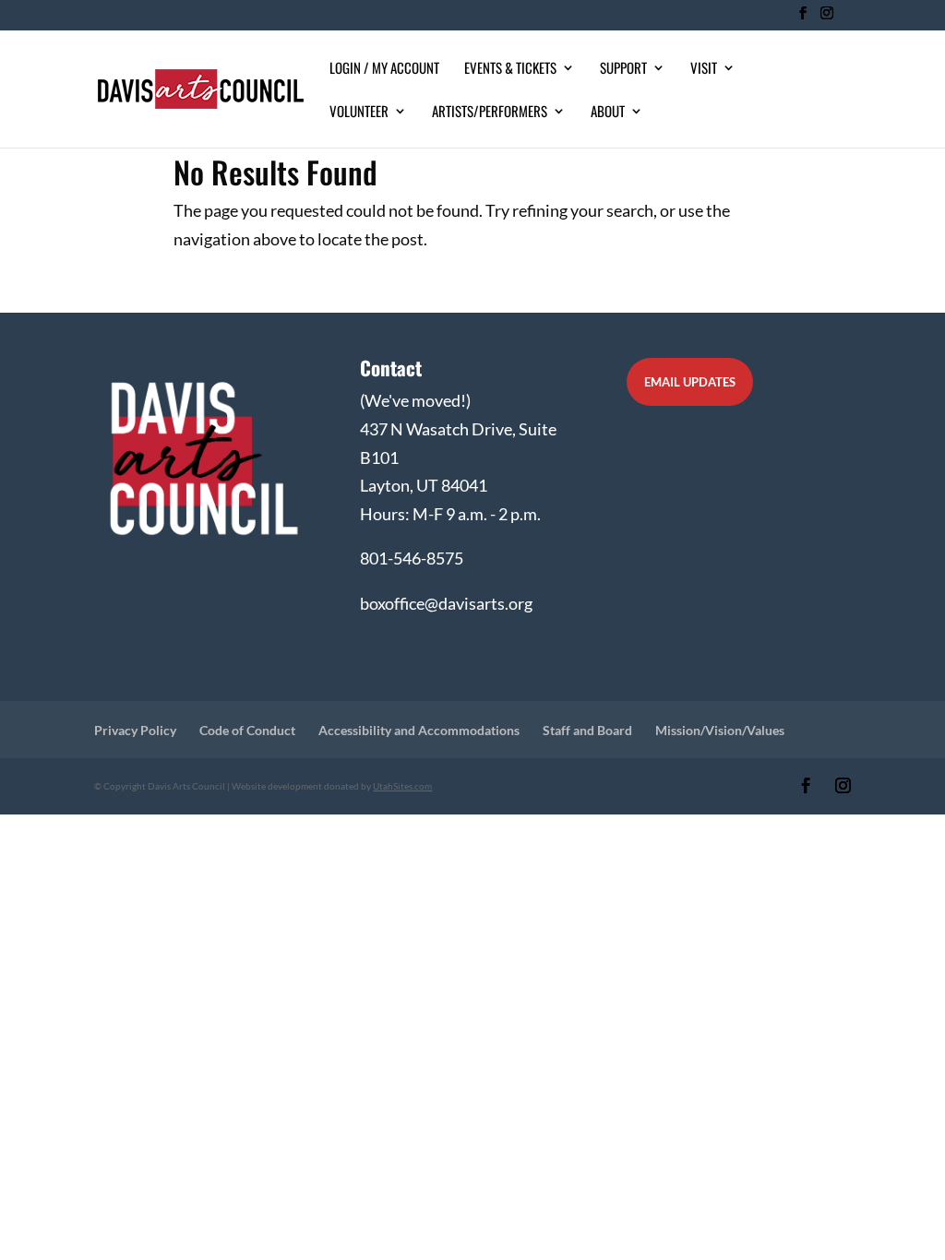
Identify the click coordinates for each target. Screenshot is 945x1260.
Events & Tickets (510, 69)
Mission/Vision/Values (719, 730)
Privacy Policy (135, 730)
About (608, 112)
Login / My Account (384, 69)
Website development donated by (332, 785)
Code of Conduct (247, 730)
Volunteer (359, 112)
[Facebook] (802, 18)
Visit (703, 69)
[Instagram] (826, 18)
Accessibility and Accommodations (419, 730)
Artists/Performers (489, 112)
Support (623, 69)
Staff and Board (587, 730)
